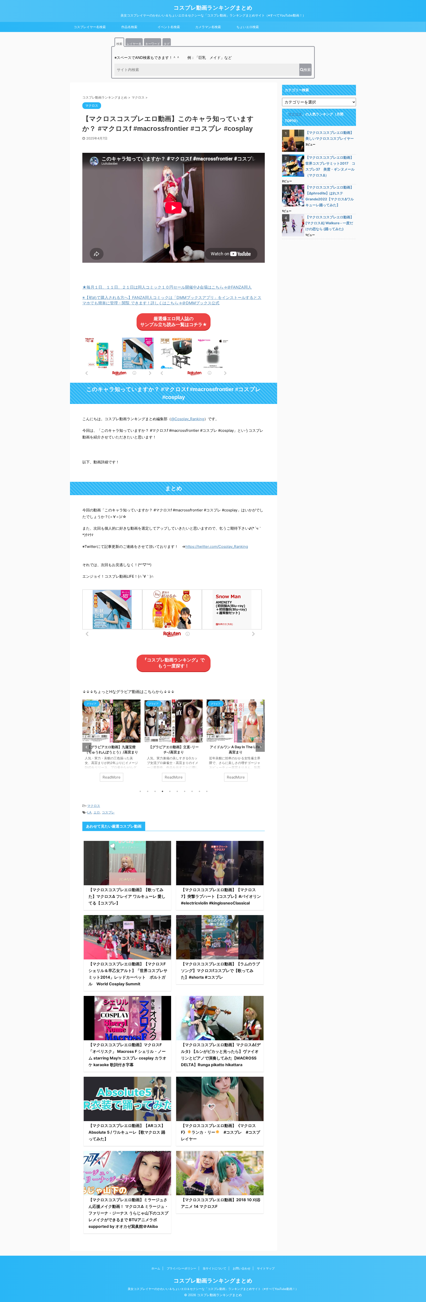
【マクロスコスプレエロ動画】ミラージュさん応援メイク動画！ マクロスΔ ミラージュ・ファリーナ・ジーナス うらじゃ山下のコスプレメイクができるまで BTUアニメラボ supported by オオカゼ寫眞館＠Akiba (128, 1213)
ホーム (155, 1268)
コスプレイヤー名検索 (90, 27)
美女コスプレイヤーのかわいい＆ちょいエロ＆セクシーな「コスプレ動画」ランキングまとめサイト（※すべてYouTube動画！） (213, 1289)
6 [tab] (177, 791)
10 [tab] (206, 791)
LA (89, 812)
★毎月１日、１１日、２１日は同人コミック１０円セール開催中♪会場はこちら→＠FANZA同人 (167, 287)
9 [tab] (199, 791)
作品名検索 (129, 27)
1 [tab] (140, 791)
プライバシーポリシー (181, 1268)
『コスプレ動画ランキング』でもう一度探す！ (173, 662)
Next (260, 747)
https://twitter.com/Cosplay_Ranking (216, 546)
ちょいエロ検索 (247, 27)
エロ (96, 812)
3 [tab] (155, 791)
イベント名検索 (169, 27)
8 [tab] (192, 791)
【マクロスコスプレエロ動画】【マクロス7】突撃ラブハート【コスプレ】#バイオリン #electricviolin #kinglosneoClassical (221, 896)
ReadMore (93, 777)
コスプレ (108, 812)
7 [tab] (184, 791)
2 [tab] (147, 791)
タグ (167, 44)
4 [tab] (162, 791)
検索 (119, 44)
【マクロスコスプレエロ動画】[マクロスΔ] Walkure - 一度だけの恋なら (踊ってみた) (329, 223)
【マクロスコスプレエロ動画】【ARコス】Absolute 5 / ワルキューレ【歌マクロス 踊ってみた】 (127, 1132)
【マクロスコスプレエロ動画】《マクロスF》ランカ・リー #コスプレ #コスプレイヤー (220, 1132)
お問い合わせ (241, 1268)
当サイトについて (214, 1268)
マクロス (93, 806)
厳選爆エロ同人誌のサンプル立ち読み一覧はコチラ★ (173, 321)
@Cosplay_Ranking (187, 419)
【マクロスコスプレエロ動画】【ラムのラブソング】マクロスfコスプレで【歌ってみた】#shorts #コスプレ (220, 970)
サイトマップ (266, 1268)
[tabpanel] (93, 742)
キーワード (152, 44)
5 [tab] (169, 791)
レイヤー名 (134, 44)
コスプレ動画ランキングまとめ (213, 7)
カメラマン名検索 (208, 27)
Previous (86, 747)
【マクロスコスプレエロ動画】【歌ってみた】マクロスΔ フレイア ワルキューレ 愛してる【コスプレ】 (127, 896)
